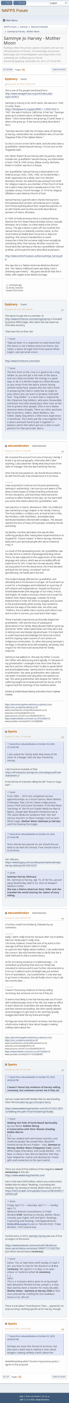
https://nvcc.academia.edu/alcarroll (21, 707)
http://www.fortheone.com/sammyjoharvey (27, 318)
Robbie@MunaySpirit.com (21, 1224)
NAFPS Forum (15, 10)
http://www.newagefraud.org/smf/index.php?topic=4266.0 (29, 95)
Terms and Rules (33, 1396)
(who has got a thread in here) (35, 1102)
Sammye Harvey (37, 1235)
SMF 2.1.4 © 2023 (27, 1400)
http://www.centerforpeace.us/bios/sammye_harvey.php (34, 257)
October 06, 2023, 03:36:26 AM (18, 1328)
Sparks (12, 731)
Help (21, 1396)
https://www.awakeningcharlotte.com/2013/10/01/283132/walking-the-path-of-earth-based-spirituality (34, 1110)
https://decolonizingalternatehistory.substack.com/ (28, 704)
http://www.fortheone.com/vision (22, 360)
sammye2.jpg (15, 285)
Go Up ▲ (46, 1396)
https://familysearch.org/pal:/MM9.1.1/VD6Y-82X (30, 109)
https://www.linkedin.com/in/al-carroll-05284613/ (27, 718)
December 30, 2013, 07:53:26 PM (21, 84)
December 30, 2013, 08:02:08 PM (18, 309)
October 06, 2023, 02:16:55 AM (18, 1069)
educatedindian (18, 446)
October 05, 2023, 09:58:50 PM (18, 918)
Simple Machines (42, 1400)
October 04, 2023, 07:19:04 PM (18, 451)
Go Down (7, 69)
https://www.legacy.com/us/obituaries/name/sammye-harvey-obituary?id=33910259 (33, 864)
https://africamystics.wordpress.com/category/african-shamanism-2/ (33, 774)
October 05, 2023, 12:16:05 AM (18, 736)
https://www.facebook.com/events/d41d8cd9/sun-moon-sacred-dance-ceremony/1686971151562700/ (32, 1247)
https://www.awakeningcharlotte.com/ (25, 1175)
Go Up (6, 1377)
